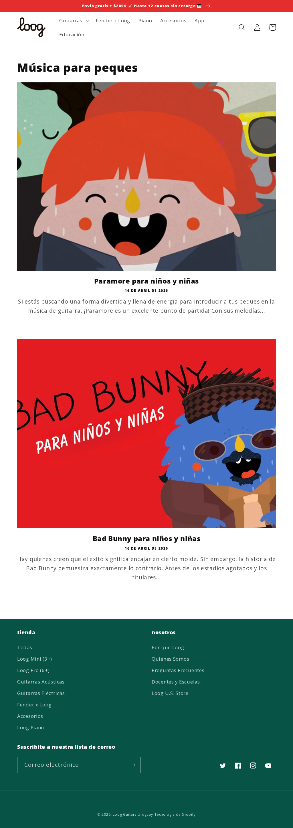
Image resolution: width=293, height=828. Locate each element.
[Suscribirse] (132, 765)
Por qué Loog (168, 647)
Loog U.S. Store (170, 693)
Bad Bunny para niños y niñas (147, 538)
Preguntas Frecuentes (178, 670)
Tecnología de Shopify (175, 814)
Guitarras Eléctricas (41, 693)
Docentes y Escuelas (176, 681)
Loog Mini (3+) (34, 658)
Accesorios (30, 716)
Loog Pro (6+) (33, 670)
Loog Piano (30, 727)
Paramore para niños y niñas (146, 280)
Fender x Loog (34, 704)
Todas (24, 647)
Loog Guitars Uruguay (133, 814)
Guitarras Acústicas (41, 681)
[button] (73, 20)
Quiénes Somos (170, 658)
